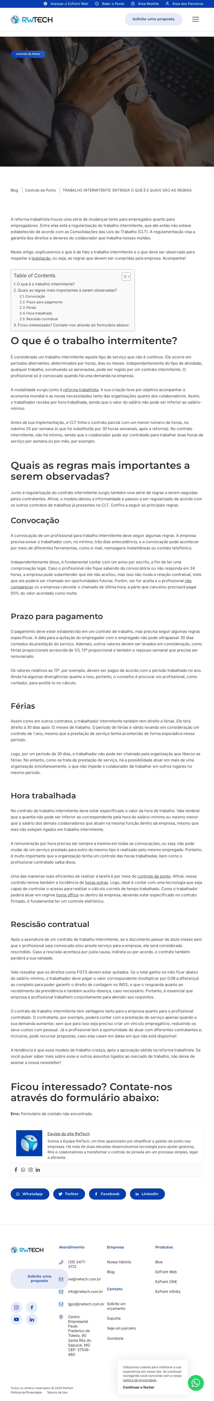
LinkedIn (150, 1194)
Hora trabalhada (39, 313)
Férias (31, 307)
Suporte (114, 1318)
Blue (159, 1261)
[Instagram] (30, 1170)
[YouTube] (16, 1319)
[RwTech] (31, 19)
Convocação (35, 296)
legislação (41, 258)
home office (67, 894)
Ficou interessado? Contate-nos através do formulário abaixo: (73, 325)
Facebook (110, 1194)
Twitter (72, 1194)
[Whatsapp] (23, 1170)
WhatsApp (32, 1194)
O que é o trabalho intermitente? (46, 284)
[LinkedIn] (32, 1319)
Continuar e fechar (138, 1387)
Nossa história (119, 1261)
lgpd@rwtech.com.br (80, 1304)
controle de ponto (154, 876)
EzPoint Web (166, 1272)
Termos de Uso (57, 1392)
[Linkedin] (37, 1170)
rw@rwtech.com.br (80, 1279)
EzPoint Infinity (168, 1291)
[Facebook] (16, 1170)
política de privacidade (139, 1380)
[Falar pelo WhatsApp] (196, 1383)
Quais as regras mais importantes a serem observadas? (67, 290)
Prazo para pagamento (44, 302)
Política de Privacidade (26, 1392)
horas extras (96, 882)
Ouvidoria (115, 1338)
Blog (14, 190)
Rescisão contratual (42, 319)
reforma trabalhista (80, 389)
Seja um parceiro (121, 1328)
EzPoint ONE (166, 1281)
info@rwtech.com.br (80, 1291)
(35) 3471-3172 (77, 1263)
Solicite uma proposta (154, 19)
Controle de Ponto (40, 190)
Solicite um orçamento (116, 1306)
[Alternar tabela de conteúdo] (123, 276)
